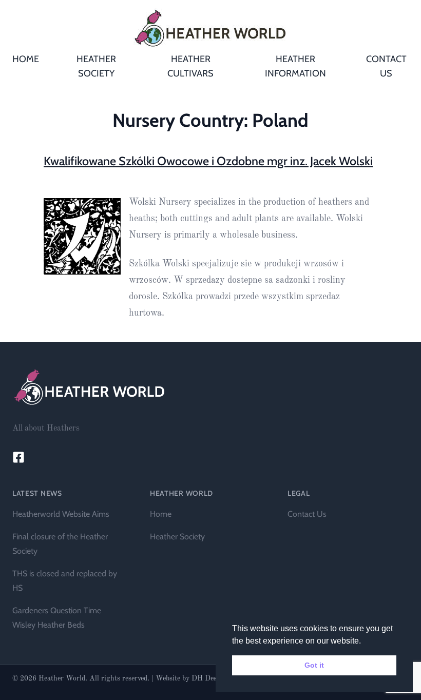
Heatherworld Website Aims (60, 514)
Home (160, 514)
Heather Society (177, 536)
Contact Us (307, 514)
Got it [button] (314, 665)
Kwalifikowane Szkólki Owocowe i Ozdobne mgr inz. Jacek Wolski (208, 160)
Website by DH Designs (193, 678)
